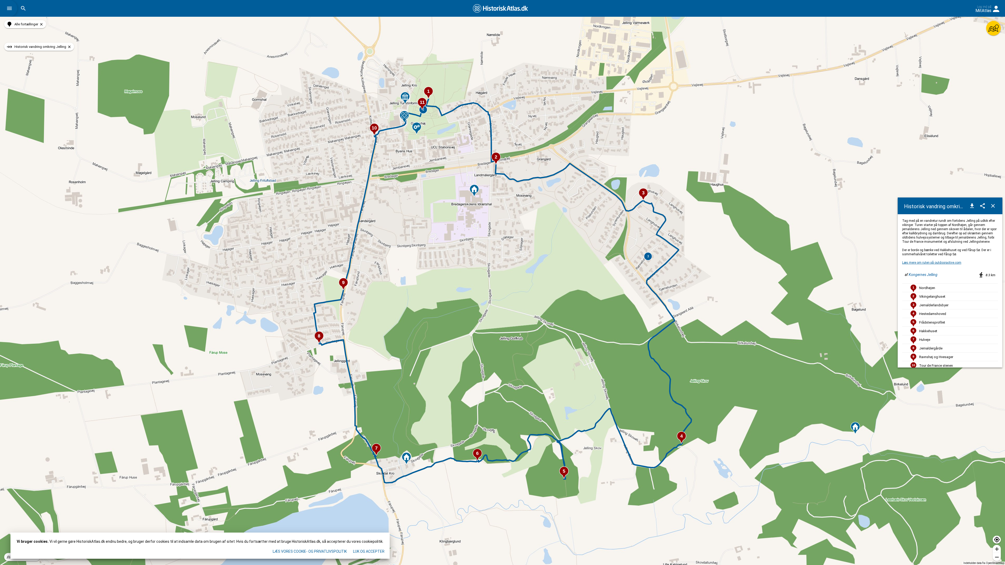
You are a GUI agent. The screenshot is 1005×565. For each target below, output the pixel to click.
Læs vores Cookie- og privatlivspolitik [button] (310, 551)
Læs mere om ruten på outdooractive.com (931, 262)
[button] (10, 8)
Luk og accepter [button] (368, 551)
